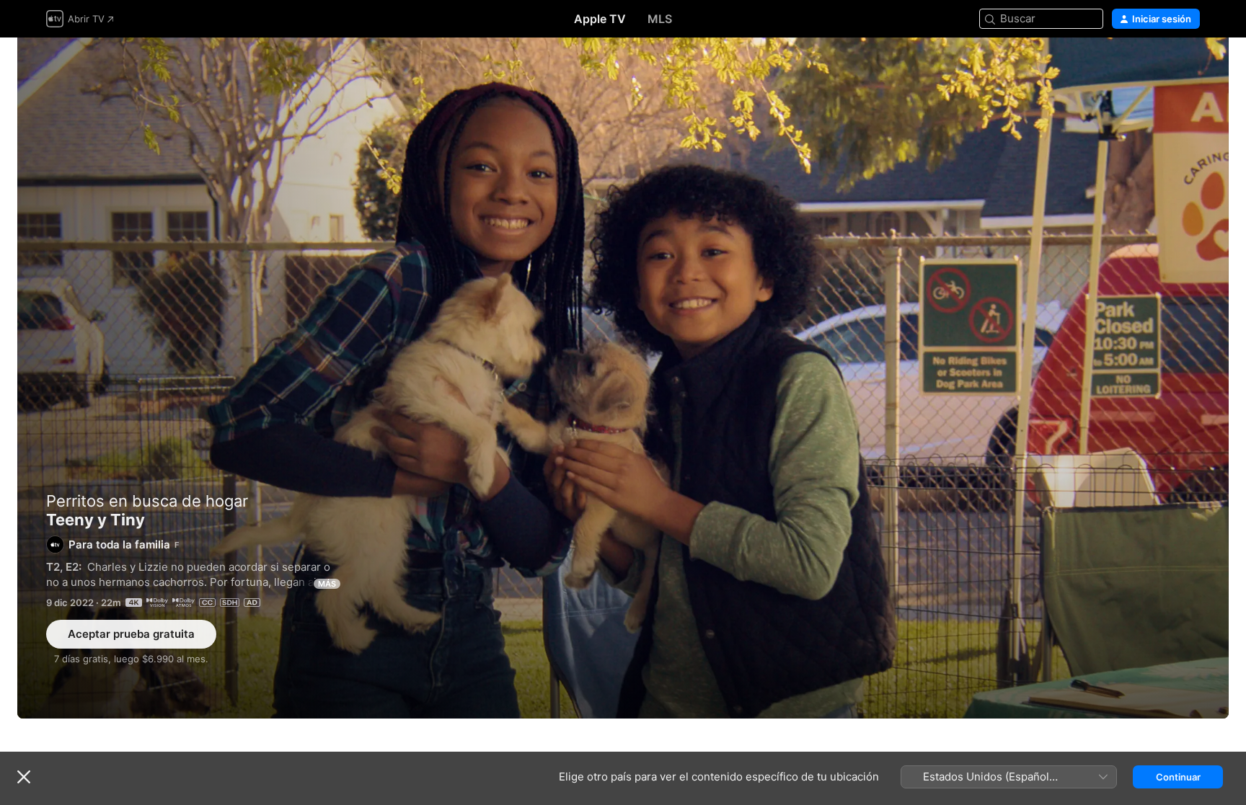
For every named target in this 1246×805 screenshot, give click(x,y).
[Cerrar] (23, 776)
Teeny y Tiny (623, 378)
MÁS (327, 584)
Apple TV (600, 19)
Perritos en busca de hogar (147, 501)
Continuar (1178, 777)
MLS (660, 19)
